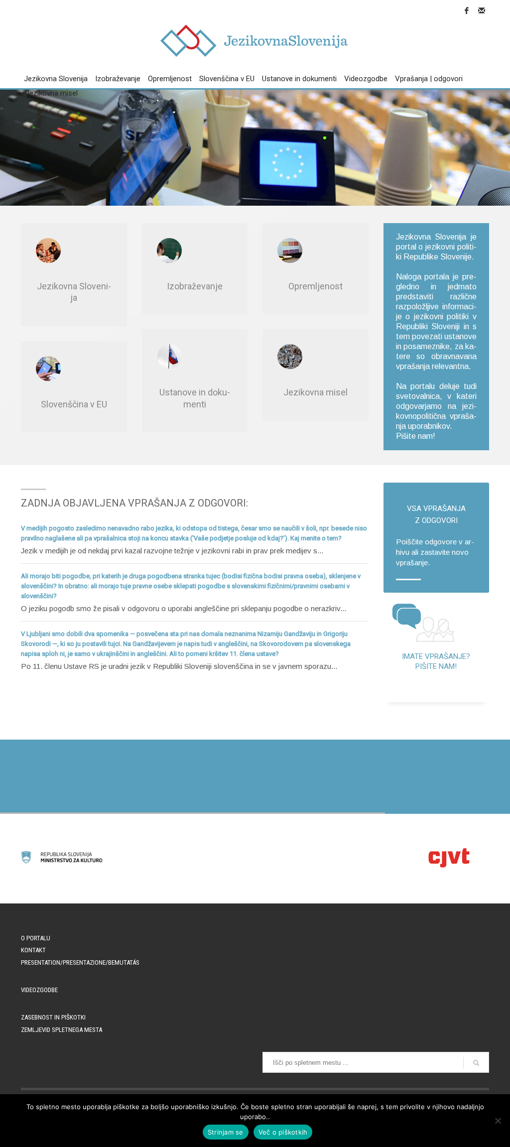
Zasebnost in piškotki (53, 1017)
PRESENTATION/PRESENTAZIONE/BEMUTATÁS (80, 962)
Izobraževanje (195, 286)
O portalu (35, 938)
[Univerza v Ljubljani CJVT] (448, 857)
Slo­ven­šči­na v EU (74, 404)
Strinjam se (226, 1132)
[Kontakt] (481, 10)
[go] (476, 1062)
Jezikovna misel (315, 392)
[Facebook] (466, 10)
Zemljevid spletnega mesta (61, 1029)
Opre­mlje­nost (315, 286)
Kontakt (33, 950)
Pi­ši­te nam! (415, 436)
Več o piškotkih (283, 1132)
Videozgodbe (39, 990)
